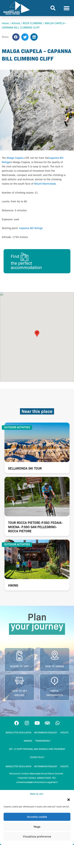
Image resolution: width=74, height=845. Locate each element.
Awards (28, 740)
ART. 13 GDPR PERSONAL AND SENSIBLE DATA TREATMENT (37, 749)
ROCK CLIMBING (32, 23)
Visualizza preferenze (37, 836)
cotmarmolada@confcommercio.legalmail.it (37, 782)
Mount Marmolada (45, 183)
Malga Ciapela (15, 158)
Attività (15, 23)
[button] (68, 799)
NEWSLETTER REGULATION (18, 732)
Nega (37, 826)
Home (5, 23)
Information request (45, 732)
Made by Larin (37, 793)
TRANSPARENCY (42, 740)
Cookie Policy (37, 757)
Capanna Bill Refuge (31, 228)
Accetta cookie (37, 816)
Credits (64, 732)
